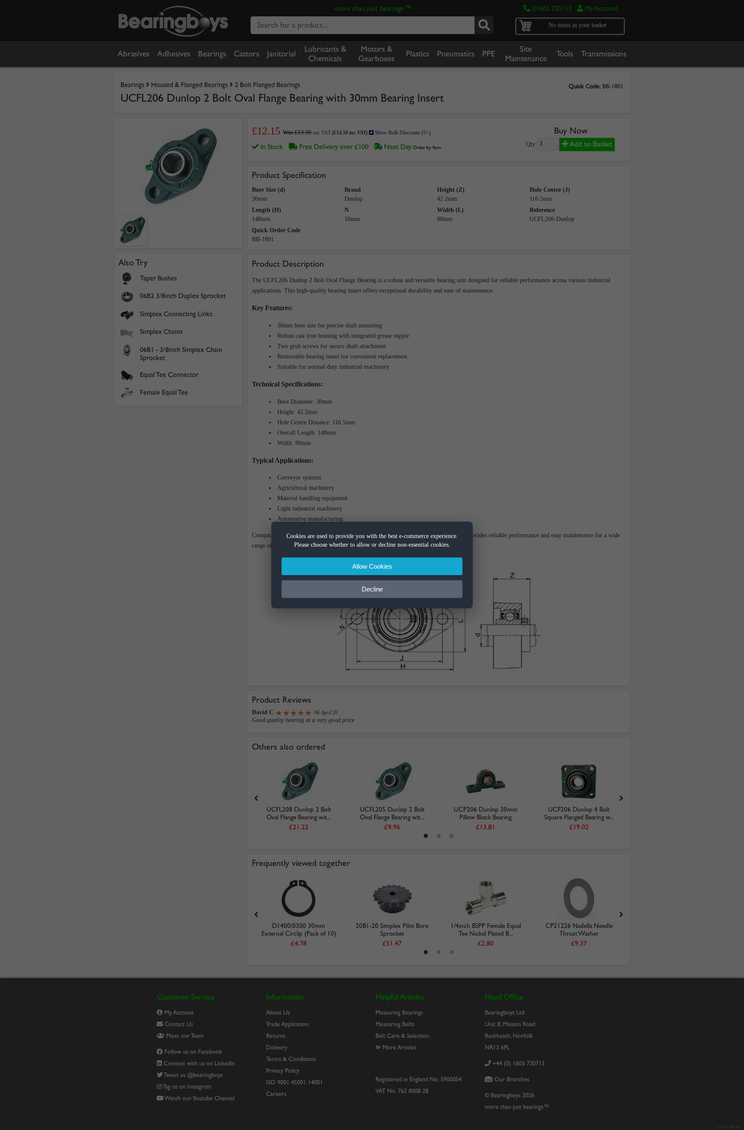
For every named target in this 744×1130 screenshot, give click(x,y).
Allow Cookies (372, 566)
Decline (372, 589)
